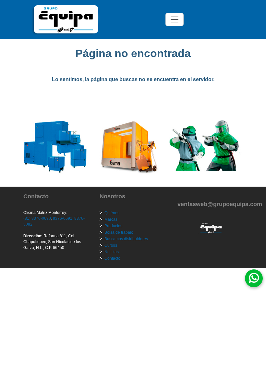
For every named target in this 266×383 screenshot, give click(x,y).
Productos (113, 226)
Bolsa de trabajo (118, 232)
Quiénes (111, 213)
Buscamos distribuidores (126, 239)
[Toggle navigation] (174, 19)
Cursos (110, 245)
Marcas (110, 219)
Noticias (111, 252)
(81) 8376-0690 (37, 218)
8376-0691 (62, 218)
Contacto (112, 258)
